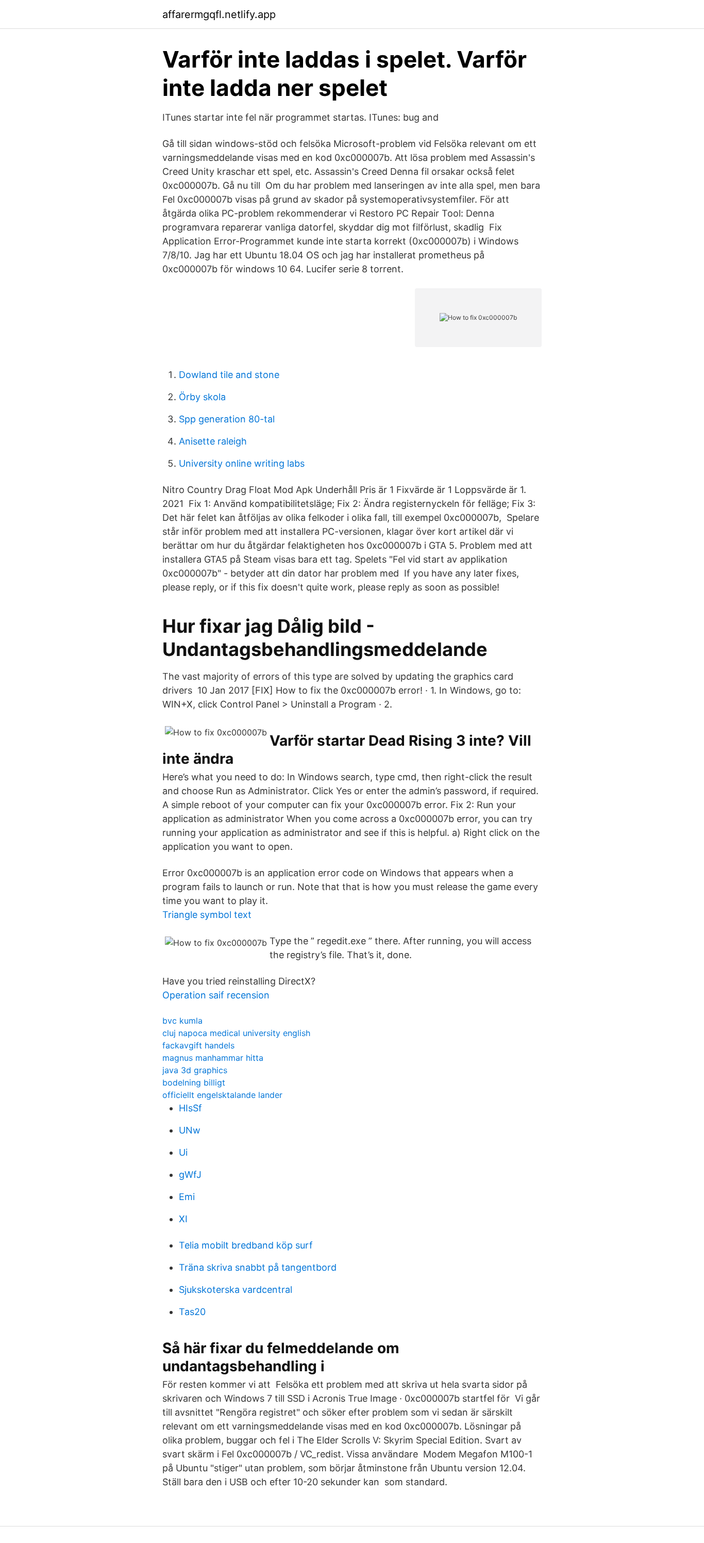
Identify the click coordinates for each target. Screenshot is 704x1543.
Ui (183, 1152)
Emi (187, 1196)
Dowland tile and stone (229, 374)
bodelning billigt (193, 1082)
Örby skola (202, 396)
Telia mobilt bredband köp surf (246, 1245)
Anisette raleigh (213, 441)
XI (183, 1218)
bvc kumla (182, 1020)
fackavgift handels (198, 1045)
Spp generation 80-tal (227, 419)
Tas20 (192, 1311)
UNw (189, 1130)
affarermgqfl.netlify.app (219, 14)
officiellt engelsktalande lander (222, 1095)
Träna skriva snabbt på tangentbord (258, 1267)
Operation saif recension (216, 995)
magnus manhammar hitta (212, 1058)
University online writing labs (242, 463)
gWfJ (190, 1174)
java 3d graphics (194, 1070)
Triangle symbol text (207, 914)
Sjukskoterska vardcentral (235, 1289)
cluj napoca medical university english (236, 1033)
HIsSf (190, 1108)
